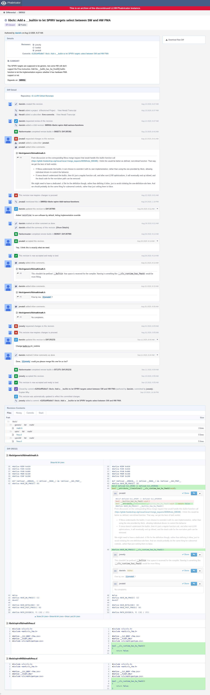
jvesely (38, 45)
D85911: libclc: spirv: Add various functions (64, 125)
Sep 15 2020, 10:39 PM (149, 392)
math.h (19, 428)
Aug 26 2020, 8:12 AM (150, 234)
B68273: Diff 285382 (62, 132)
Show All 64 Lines (56, 616)
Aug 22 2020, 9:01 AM (149, 139)
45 (21, 273)
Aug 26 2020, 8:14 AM (145, 241)
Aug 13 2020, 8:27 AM (150, 104)
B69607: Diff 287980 (62, 234)
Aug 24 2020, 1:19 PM (150, 202)
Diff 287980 (50, 209)
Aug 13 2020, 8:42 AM (150, 132)
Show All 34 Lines (57, 463)
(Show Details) (62, 227)
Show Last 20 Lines (72, 616)
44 (21, 158)
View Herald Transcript (67, 110)
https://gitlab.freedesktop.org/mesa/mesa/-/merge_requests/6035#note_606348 (64, 161)
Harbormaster (25, 132)
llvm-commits (48, 115)
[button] (194, 493)
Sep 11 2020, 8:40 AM (145, 340)
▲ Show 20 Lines (41, 616)
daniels (18, 33)
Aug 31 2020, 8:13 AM (149, 263)
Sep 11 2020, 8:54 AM (150, 370)
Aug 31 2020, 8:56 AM (149, 307)
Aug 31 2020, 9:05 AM (150, 326)
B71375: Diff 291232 (62, 370)
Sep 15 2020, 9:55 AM (150, 376)
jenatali (38, 50)
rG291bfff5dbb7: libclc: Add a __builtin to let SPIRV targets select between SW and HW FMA (70, 54)
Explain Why (24, 392)
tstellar (38, 48)
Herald (22, 110)
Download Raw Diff (176, 40)
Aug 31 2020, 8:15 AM (149, 286)
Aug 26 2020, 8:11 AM (145, 209)
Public (23, 25)
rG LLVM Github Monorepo (43, 96)
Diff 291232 (50, 340)
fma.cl (19, 435)
